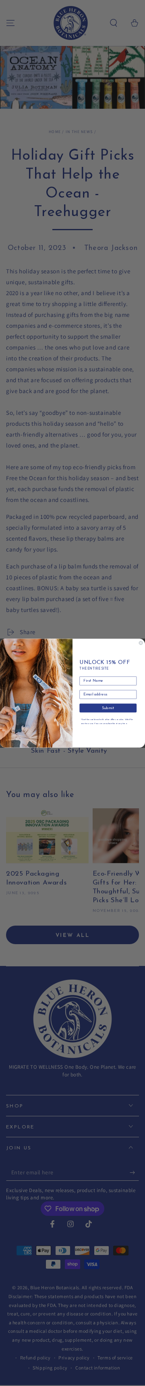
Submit (108, 708)
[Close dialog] (141, 643)
